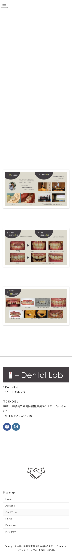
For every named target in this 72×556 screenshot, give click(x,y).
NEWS (8, 518)
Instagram (10, 531)
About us (10, 505)
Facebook (10, 525)
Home (8, 499)
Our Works (11, 512)
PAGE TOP (66, 535)
